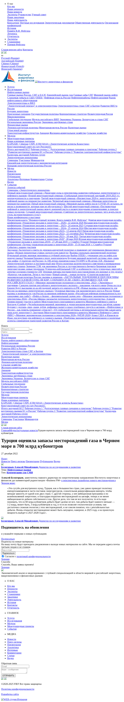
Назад (4, 458)
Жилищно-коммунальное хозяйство (67, 133)
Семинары (12, 160)
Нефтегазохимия (99, 97)
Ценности (12, 588)
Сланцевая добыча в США (21, 97)
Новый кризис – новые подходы (69, 274)
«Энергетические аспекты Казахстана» (69, 144)
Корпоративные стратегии (73, 114)
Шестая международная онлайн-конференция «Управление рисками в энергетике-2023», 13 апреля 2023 (62, 229)
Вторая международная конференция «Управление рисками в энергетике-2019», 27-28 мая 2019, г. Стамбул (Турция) (62, 240)
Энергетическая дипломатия (59, 22)
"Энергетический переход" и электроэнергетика (32, 106)
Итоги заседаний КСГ (18, 149)
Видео (10, 182)
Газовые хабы (80, 95)
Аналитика (13, 179)
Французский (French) (12, 66)
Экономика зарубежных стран (57, 122)
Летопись (12, 33)
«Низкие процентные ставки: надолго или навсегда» (41, 252)
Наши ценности (15, 9)
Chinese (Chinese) (10, 63)
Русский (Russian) (10, 58)
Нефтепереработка (80, 97)
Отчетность (13, 36)
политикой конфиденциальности (34, 556)
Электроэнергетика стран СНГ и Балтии (79, 106)
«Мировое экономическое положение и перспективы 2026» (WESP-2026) (53, 315)
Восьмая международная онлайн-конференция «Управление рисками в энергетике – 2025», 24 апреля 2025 (62, 224)
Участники (24, 160)
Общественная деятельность (89, 22)
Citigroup (23, 144)
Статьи (49, 179)
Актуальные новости (27, 430)
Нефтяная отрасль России (57, 97)
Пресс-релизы (18, 461)
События (11, 184)
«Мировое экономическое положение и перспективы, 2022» (66, 282)
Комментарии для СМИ (20, 472)
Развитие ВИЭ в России (13, 348)
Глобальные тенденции (19, 119)
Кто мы (11, 6)
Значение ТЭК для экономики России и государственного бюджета (61, 266)
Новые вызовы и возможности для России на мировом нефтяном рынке (63, 292)
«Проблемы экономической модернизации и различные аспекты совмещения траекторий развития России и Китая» (63, 319)
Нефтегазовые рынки (18, 92)
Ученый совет (39, 14)
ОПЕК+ (39, 97)
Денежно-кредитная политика (22, 127)
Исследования (14, 89)
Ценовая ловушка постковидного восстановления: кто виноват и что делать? (83, 271)
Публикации (13, 176)
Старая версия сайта (11, 49)
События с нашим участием (21, 247)
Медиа (10, 168)
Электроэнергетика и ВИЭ (21, 103)
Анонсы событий (16, 187)
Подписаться (8, 539)
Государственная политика (45, 114)
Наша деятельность (17, 20)
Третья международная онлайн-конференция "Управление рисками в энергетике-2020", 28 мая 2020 (59, 237)
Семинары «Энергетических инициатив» (28, 190)
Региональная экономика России (24, 122)
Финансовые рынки (17, 125)
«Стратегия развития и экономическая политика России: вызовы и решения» (58, 275)
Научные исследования (32, 22)
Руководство (24, 14)
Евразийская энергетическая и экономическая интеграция (37, 163)
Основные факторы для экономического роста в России (83, 291)
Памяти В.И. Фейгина (18, 31)
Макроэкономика (16, 116)
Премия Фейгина (16, 44)
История (11, 28)
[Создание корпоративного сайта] (14, 699)
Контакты (28, 49)
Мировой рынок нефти (106, 95)
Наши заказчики (15, 17)
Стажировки (13, 41)
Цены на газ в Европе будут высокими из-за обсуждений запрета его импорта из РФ (64, 286)
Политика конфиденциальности (17, 689)
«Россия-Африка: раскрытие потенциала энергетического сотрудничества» (67, 299)
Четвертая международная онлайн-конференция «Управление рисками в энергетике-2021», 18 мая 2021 (64, 235)
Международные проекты (20, 138)
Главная (5, 430)
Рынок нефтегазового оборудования (20, 340)
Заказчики (12, 597)
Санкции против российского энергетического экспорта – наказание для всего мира (62, 285)
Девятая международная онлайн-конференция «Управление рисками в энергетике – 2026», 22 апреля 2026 (64, 221)
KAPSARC (13, 144)
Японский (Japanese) (11, 69)
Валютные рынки (77, 127)
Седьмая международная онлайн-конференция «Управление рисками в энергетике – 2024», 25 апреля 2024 (62, 227)
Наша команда (14, 12)
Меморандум (37, 160)
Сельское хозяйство (97, 133)
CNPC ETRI (35, 144)
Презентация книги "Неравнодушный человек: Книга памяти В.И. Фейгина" (47, 220)
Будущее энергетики (17, 111)
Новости (11, 171)
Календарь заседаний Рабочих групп (26, 155)
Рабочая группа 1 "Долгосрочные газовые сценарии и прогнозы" (64, 149)
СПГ (90, 95)
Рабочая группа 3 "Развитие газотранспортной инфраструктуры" (88, 152)
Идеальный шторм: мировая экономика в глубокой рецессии (38, 255)
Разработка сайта (10, 694)
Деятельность (14, 599)
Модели (11, 135)
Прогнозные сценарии (19, 114)
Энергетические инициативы (22, 157)
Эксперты (12, 14)
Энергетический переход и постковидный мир (31, 263)
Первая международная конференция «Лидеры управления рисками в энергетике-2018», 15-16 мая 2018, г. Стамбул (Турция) (60, 243)
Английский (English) (12, 61)
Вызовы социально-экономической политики (93, 252)
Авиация (44, 133)
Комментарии (38, 179)
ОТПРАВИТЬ (8, 676)
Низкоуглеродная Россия (100, 114)
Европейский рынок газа (60, 95)
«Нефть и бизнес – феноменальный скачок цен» (56, 296)
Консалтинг (13, 22)
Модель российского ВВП (45, 119)
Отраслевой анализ (17, 130)
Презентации (14, 174)
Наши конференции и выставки (23, 217)
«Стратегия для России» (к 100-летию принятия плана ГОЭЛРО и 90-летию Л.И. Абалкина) (66, 261)
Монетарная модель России (53, 127)
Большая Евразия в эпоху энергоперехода (45, 258)
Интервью (24, 179)
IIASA (45, 144)
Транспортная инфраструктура (23, 133)
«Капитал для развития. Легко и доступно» (29, 274)
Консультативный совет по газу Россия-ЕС (29, 146)
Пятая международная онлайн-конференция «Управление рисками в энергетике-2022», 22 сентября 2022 (60, 232)
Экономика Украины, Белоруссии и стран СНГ (84, 119)
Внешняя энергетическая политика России (29, 165)
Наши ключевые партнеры (21, 141)
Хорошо (5, 559)
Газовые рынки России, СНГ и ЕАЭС (26, 95)
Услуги (11, 87)
